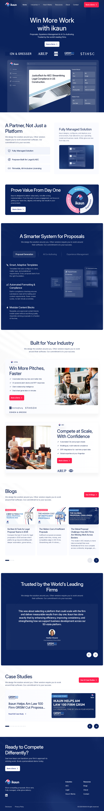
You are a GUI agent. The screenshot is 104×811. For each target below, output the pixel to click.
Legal (67, 790)
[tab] (24, 254)
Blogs (85, 786)
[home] (11, 4)
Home (25, 5)
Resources (58, 5)
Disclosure (8, 807)
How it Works (47, 5)
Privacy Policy (19, 807)
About (68, 5)
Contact (76, 5)
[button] (35, 4)
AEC (67, 786)
